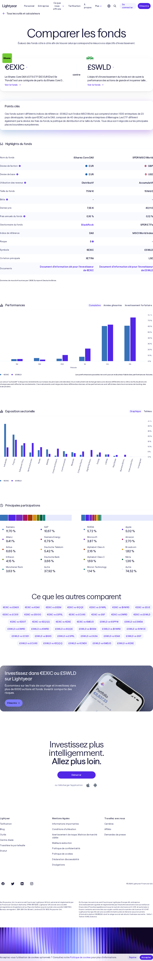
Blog (2, 829)
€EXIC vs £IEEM (53, 607)
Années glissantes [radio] (113, 305)
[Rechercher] (115, 6)
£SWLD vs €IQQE (64, 629)
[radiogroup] (120, 305)
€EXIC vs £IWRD (119, 614)
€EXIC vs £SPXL (55, 614)
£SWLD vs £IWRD (16, 629)
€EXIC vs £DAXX (11, 607)
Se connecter (127, 6)
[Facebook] (3, 884)
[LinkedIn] (22, 884)
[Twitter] (13, 884)
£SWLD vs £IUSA (89, 636)
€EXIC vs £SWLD (141, 614)
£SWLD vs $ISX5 (43, 636)
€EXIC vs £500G (32, 614)
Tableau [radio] (148, 411)
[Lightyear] (9, 6)
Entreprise (43, 6)
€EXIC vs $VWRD (120, 607)
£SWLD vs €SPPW (109, 621)
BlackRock (87, 224)
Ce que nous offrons (57, 6)
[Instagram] (32, 884)
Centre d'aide (7, 840)
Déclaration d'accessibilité (65, 859)
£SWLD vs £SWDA (133, 621)
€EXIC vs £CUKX (77, 614)
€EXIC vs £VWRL (97, 607)
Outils (3, 834)
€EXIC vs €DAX (32, 607)
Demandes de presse (115, 834)
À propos (88, 6)
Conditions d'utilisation (64, 829)
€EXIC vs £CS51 (10, 614)
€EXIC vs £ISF (98, 614)
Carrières (109, 823)
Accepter (146, 957)
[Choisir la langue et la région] (109, 6)
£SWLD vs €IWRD (40, 629)
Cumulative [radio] (95, 305)
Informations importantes (65, 823)
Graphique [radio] (135, 411)
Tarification (74, 6)
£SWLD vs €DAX (112, 636)
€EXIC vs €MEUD (85, 621)
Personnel (29, 6)
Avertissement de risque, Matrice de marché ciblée (74, 836)
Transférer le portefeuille (12, 845)
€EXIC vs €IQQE (75, 607)
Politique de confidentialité (66, 848)
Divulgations (58, 864)
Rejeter (133, 957)
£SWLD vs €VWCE (136, 629)
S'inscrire (144, 6)
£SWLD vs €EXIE (125, 643)
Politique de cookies (62, 853)
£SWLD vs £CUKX (28, 643)
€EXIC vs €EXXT (18, 621)
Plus (97, 6)
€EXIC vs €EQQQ (41, 621)
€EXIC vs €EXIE (63, 621)
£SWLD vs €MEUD (102, 643)
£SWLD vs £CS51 (20, 636)
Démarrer (76, 775)
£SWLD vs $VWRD (111, 629)
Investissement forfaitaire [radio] (138, 305)
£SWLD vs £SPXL (66, 636)
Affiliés (107, 829)
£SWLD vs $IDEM (87, 629)
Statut (3, 850)
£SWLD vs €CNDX (77, 643)
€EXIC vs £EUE (142, 607)
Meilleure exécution (62, 843)
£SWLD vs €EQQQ (52, 643)
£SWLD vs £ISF (133, 636)
